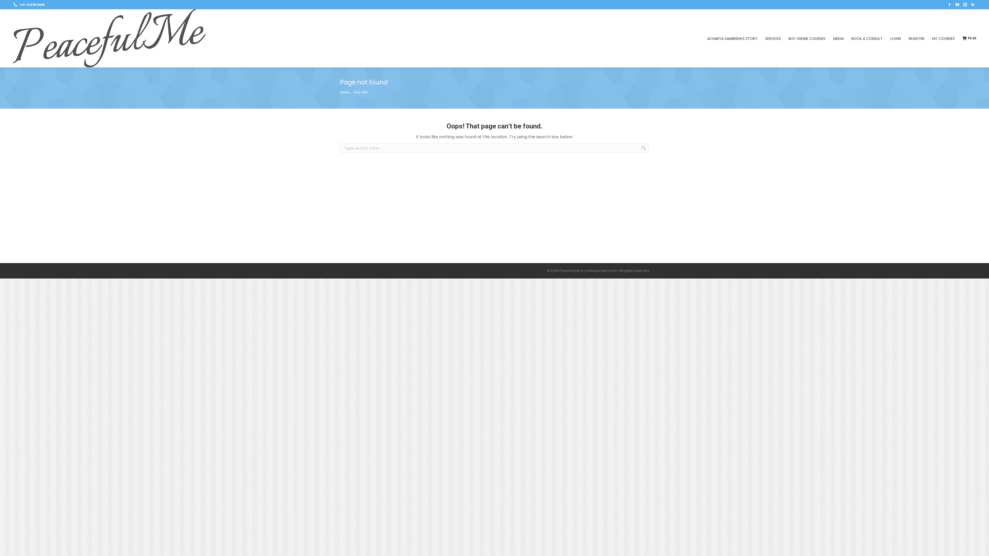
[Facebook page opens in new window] (949, 4)
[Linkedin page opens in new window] (972, 4)
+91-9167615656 (32, 5)
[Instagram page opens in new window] (965, 4)
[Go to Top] (981, 548)
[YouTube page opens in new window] (957, 4)
